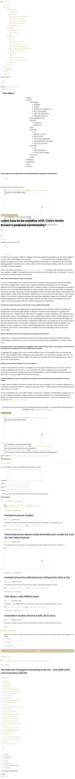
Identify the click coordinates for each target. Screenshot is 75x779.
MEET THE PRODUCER (19, 21)
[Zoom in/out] (7, 776)
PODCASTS (16, 30)
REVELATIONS (16, 44)
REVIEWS (11, 28)
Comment (4, 480)
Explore (7, 7)
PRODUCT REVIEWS (11, 728)
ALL (13, 39)
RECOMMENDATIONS (15, 26)
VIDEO (10, 64)
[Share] (3, 776)
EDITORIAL (11, 53)
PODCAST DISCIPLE (18, 23)
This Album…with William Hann (15, 192)
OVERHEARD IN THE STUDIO (21, 48)
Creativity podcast (22, 455)
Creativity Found (37, 259)
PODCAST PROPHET (19, 51)
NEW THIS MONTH (18, 58)
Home (6, 5)
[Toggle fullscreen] (5, 776)
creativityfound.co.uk (19, 400)
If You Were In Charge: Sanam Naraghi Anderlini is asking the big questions (30, 452)
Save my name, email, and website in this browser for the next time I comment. (25, 494)
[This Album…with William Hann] (26, 190)
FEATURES (11, 37)
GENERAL (15, 12)
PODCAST (7, 758)
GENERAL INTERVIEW (11, 689)
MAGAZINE (8, 698)
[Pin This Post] (39, 182)
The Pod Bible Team (11, 765)
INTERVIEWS (12, 10)
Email (3, 487)
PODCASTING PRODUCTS (13, 723)
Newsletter (8, 69)
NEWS (10, 35)
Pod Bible (3, 239)
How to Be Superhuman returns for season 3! (20, 448)
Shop (6, 71)
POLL (6, 725)
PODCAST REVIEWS (11, 721)
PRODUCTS (16, 32)
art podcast (13, 455)
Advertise (7, 763)
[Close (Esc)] (1, 776)
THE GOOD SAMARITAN (20, 46)
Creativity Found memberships (33, 270)
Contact (7, 74)
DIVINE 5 (15, 14)
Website (3, 490)
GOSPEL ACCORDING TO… (21, 16)
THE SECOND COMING (19, 60)
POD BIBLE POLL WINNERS (13, 714)
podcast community (44, 455)
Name (3, 483)
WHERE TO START (18, 42)
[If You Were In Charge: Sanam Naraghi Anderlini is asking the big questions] (28, 450)
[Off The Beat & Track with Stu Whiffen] (27, 215)
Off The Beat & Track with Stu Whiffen (18, 217)
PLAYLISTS (11, 62)
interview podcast (33, 455)
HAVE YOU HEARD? (18, 19)
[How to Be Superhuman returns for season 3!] (29, 446)
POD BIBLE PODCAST (11, 712)
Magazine (7, 67)
